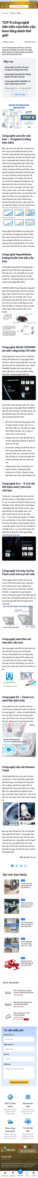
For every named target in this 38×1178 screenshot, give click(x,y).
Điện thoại (9, 1044)
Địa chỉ (6, 1054)
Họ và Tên (9, 1035)
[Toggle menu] (2, 6)
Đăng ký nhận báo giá (19, 1082)
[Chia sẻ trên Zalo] (25, 866)
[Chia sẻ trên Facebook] (12, 866)
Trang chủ (4, 13)
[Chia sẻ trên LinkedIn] (21, 866)
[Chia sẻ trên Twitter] (17, 866)
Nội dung (7, 1064)
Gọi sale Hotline (29, 1151)
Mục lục (9, 61)
